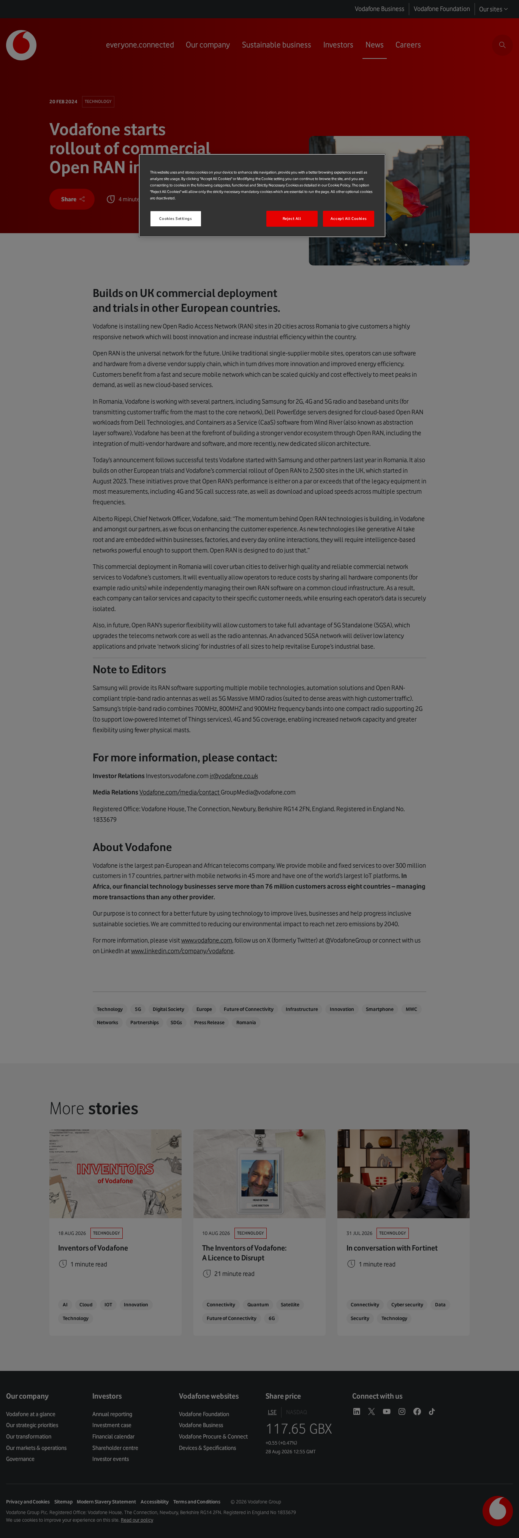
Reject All (292, 218)
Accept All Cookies (349, 218)
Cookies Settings (175, 218)
